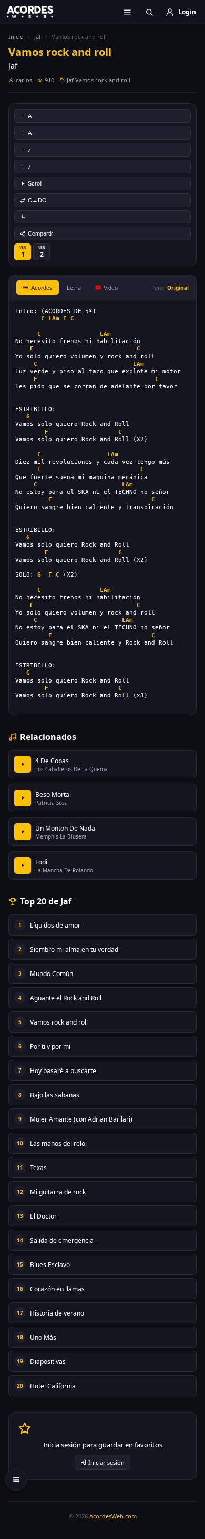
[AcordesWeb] (36, 11)
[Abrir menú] (127, 12)
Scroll (35, 183)
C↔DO (37, 200)
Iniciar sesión (106, 1462)
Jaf (37, 37)
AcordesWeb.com (113, 1516)
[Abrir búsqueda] (149, 12)
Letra (74, 287)
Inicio (16, 37)
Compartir (40, 233)
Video (111, 288)
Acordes (42, 288)
